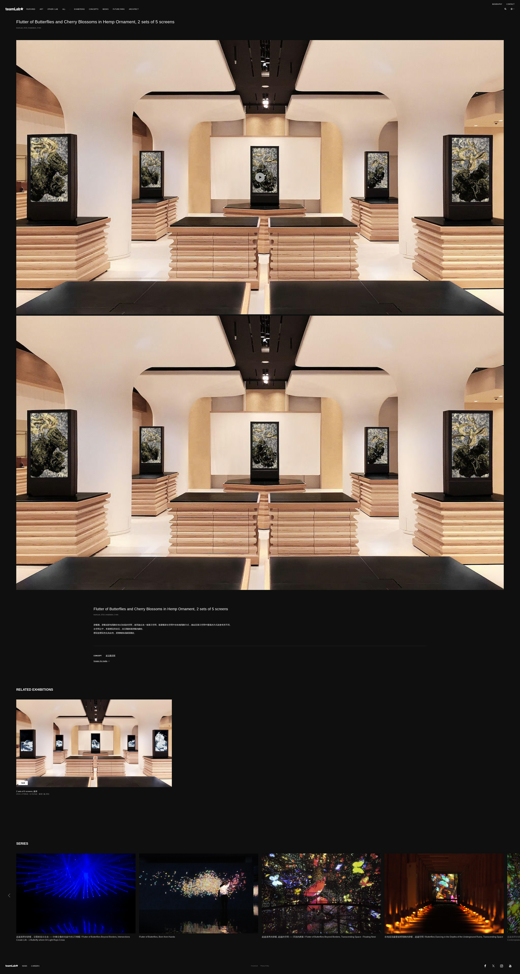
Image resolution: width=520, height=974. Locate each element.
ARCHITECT (134, 9)
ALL (64, 9)
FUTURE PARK (119, 9)
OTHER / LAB (53, 9)
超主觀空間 (110, 656)
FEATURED (30, 9)
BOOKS (105, 9)
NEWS (24, 966)
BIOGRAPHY (497, 4)
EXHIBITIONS (79, 9)
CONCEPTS (93, 9)
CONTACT (510, 4)
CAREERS (35, 966)
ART (41, 9)
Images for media (100, 661)
